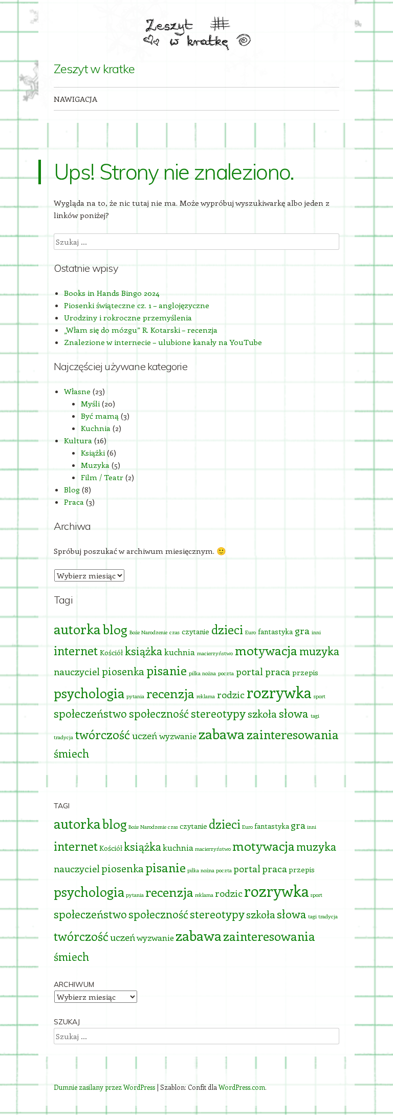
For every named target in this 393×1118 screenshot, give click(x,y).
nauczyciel (77, 671)
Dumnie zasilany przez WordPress (104, 1087)
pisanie (166, 670)
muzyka (319, 650)
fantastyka (275, 631)
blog (115, 629)
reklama (205, 696)
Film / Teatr (102, 477)
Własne (77, 391)
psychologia (89, 693)
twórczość (102, 734)
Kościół (111, 652)
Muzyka (95, 465)
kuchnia (179, 651)
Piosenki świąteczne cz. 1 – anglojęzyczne (136, 305)
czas (174, 632)
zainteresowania (293, 734)
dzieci (227, 629)
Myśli (90, 403)
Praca (74, 502)
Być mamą (100, 416)
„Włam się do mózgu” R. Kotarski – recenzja (140, 330)
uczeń (144, 735)
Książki (93, 452)
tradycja (63, 737)
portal (249, 671)
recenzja (170, 693)
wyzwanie (177, 735)
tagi (315, 715)
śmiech (71, 753)
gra (302, 630)
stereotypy (218, 713)
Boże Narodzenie (148, 632)
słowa (294, 713)
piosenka (123, 671)
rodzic (231, 694)
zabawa (222, 733)
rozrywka (279, 692)
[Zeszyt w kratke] (196, 31)
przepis (305, 672)
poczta (226, 673)
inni (316, 632)
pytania (135, 696)
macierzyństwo (215, 653)
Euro (250, 632)
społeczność (159, 713)
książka (143, 650)
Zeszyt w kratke (94, 68)
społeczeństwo (90, 713)
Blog (72, 489)
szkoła (262, 713)
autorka (77, 629)
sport (319, 696)
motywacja (266, 650)
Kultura (78, 440)
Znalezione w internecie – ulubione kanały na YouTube (163, 342)
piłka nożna (202, 673)
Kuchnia (96, 428)
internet (76, 650)
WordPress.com (242, 1087)
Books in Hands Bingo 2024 (112, 293)
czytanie (195, 631)
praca (277, 671)
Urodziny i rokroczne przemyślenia (128, 317)
